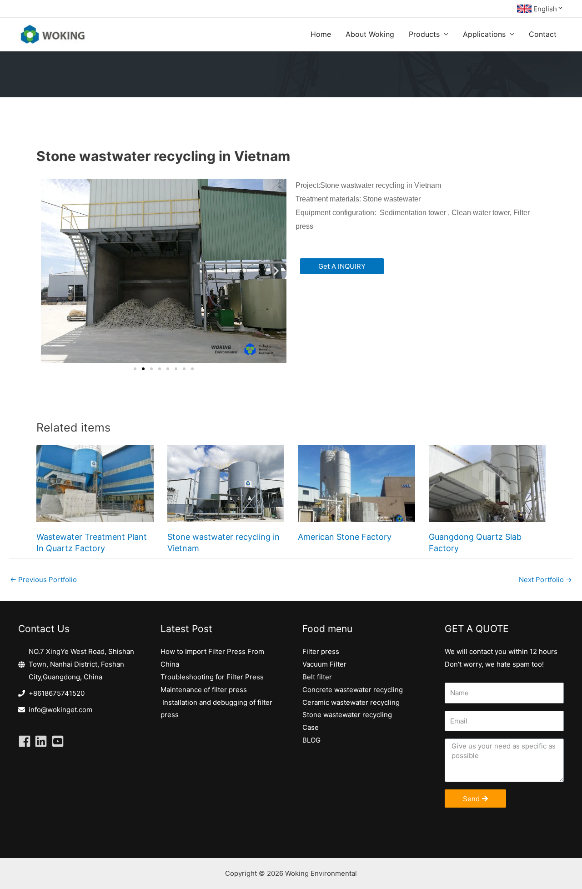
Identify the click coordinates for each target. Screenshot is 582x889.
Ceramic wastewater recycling (351, 702)
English (545, 9)
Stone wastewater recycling (347, 714)
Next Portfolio (545, 579)
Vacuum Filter (324, 664)
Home (321, 34)
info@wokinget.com (60, 709)
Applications (484, 34)
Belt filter (317, 677)
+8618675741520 (57, 693)
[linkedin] (43, 741)
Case (310, 727)
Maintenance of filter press (204, 689)
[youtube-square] (59, 741)
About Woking (370, 34)
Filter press (320, 651)
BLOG (311, 740)
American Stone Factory (344, 537)
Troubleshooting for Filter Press (212, 677)
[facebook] (26, 741)
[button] (135, 368)
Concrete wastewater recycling (352, 689)
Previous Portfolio (43, 579)
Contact (543, 34)
